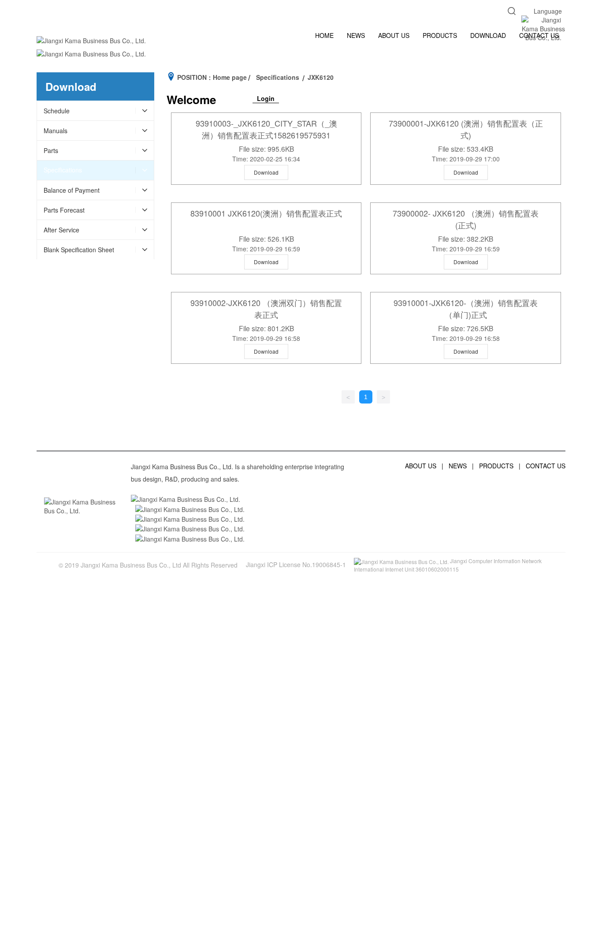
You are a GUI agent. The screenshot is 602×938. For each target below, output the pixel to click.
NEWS (356, 35)
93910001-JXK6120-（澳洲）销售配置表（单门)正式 (466, 308)
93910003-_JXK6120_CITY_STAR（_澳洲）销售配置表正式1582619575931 (266, 129)
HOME (324, 35)
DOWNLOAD (488, 35)
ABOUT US (393, 35)
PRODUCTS (440, 35)
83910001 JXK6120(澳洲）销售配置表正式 (266, 213)
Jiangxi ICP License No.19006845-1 (296, 564)
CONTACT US (539, 35)
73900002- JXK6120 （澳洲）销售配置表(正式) (466, 219)
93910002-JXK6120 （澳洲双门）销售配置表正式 (266, 308)
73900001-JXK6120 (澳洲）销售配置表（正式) (466, 129)
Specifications (277, 77)
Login (266, 98)
